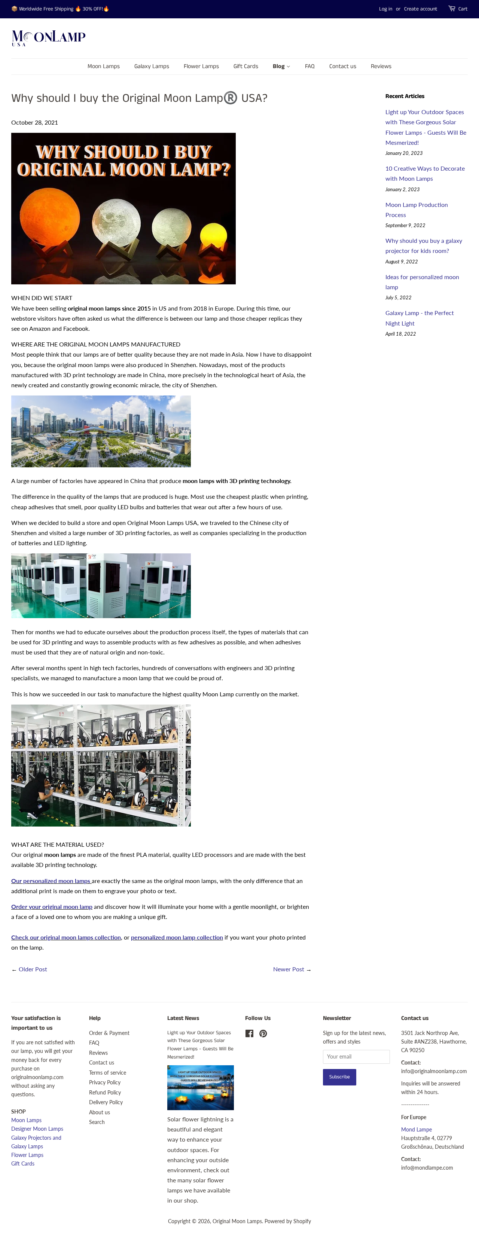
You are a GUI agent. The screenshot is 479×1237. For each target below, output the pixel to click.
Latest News (183, 1018)
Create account (420, 9)
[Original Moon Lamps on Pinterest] (263, 1035)
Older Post (33, 968)
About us (99, 1112)
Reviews (381, 66)
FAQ (310, 66)
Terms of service (107, 1073)
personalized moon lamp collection (177, 937)
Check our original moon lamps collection (66, 937)
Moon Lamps (104, 66)
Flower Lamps (201, 66)
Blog (279, 66)
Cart (463, 9)
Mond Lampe (416, 1130)
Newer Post (288, 968)
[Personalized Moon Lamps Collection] (91, 880)
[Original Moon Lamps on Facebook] (249, 1035)
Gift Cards (246, 66)
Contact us (342, 66)
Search (97, 1122)
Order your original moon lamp (51, 906)
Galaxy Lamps (151, 66)
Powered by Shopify (288, 1221)
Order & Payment (109, 1033)
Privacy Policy (104, 1082)
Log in (385, 9)
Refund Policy (105, 1093)
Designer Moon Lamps (37, 1129)
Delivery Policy (106, 1102)
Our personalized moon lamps (50, 880)
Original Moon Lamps (237, 1221)
